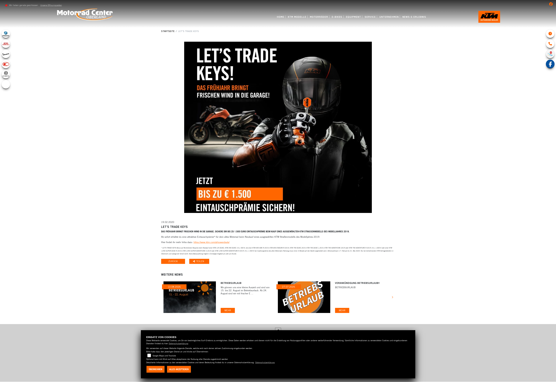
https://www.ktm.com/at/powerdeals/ (211, 242)
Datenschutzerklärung (178, 343)
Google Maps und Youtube (164, 355)
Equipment (353, 16)
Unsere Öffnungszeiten (51, 5)
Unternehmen (389, 16)
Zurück (173, 261)
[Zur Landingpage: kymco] (5, 64)
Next (392, 297)
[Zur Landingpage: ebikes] (5, 84)
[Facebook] (550, 64)
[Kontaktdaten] (550, 43)
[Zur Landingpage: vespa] (5, 54)
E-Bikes (337, 16)
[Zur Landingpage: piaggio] (5, 33)
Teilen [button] (200, 261)
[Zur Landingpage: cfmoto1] (5, 74)
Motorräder (319, 16)
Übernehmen (155, 369)
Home (280, 16)
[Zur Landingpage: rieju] (5, 43)
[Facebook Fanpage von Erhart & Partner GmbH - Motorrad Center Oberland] (551, 4)
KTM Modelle (297, 16)
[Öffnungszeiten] (550, 33)
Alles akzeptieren (179, 369)
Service (370, 16)
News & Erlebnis (414, 16)
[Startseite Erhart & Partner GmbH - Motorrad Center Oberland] (85, 14)
